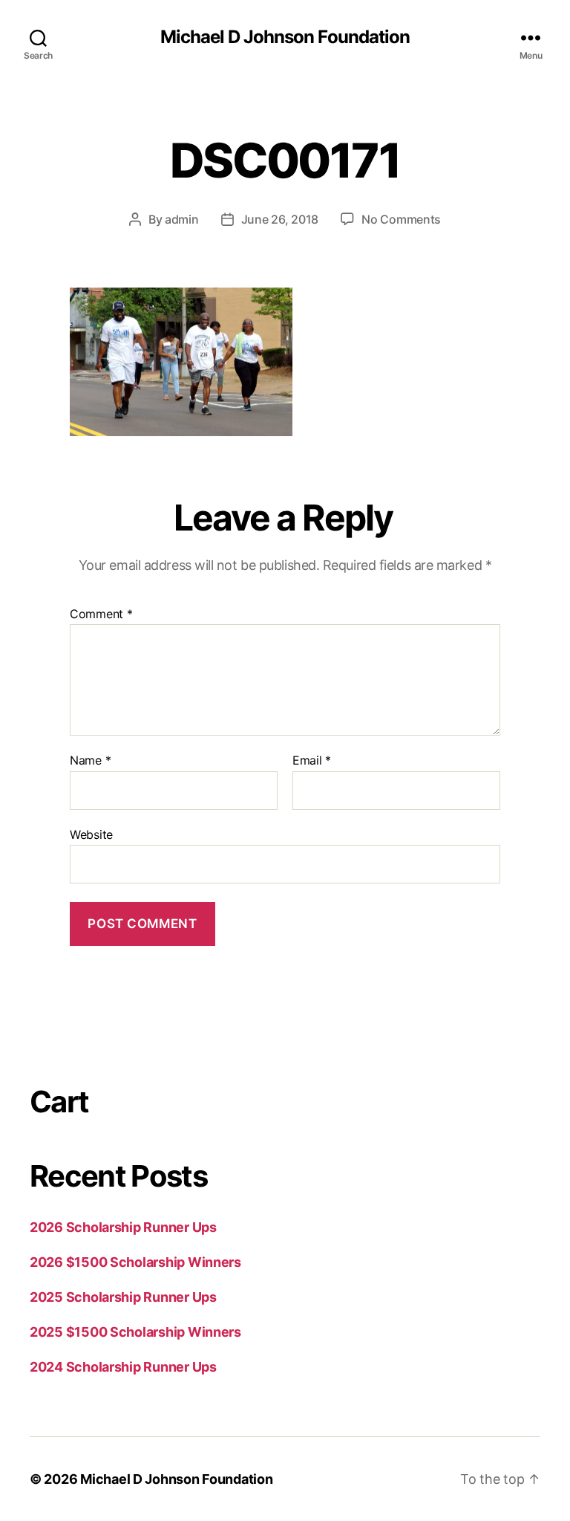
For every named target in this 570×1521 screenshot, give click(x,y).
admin (182, 219)
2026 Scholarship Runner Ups (123, 1227)
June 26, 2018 (280, 219)
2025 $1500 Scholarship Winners (135, 1332)
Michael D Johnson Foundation (284, 37)
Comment (101, 614)
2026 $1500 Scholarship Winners (135, 1262)
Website (91, 834)
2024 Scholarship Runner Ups (123, 1367)
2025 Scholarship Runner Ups (123, 1297)
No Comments (401, 219)
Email (311, 761)
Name (90, 761)
